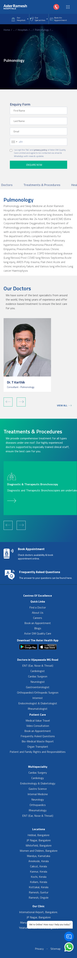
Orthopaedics (38, 805)
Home (7, 30)
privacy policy (40, 150)
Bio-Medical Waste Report (38, 741)
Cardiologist (37, 671)
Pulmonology (42, 30)
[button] (8, 401)
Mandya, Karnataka (38, 856)
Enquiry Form (20, 104)
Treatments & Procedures (41, 184)
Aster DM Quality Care (37, 633)
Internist (37, 698)
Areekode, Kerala (38, 861)
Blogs (37, 628)
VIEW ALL (62, 405)
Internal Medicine (38, 794)
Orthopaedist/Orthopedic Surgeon (37, 692)
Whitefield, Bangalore (39, 845)
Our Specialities (40, 19)
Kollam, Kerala (38, 882)
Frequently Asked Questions (38, 736)
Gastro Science (38, 789)
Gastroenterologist (37, 687)
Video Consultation (37, 726)
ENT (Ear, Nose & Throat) (37, 665)
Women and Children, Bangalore (38, 850)
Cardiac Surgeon (37, 676)
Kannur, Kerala (38, 871)
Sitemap (55, 949)
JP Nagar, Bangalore (39, 840)
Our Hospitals (21, 19)
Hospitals (23, 30)
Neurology (37, 799)
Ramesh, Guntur (38, 892)
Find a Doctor (37, 607)
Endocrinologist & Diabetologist (37, 703)
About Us (37, 612)
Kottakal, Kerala (38, 887)
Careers (37, 618)
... (14, 30)
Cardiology (37, 778)
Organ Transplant (37, 746)
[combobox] (14, 141)
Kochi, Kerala (38, 877)
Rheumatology (38, 810)
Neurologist (37, 682)
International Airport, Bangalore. (38, 912)
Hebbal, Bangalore (38, 835)
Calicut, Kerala (38, 866)
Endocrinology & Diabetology (37, 783)
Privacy (39, 949)
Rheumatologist (37, 708)
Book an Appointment (37, 623)
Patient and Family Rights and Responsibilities (38, 752)
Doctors (7, 184)
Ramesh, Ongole (39, 897)
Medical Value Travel (38, 720)
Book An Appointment (60, 19)
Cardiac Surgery (37, 772)
